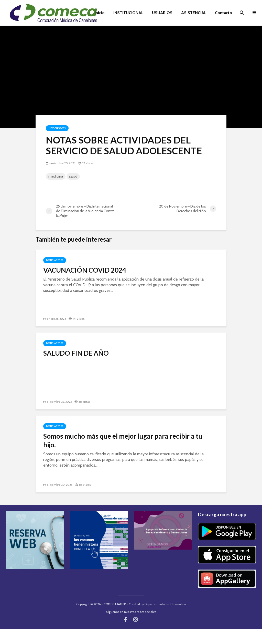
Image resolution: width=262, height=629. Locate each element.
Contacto (223, 12)
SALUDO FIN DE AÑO (76, 353)
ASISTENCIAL (193, 12)
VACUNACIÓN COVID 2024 (84, 270)
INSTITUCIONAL (128, 12)
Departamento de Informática (165, 604)
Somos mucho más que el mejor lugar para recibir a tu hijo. (122, 440)
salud (73, 176)
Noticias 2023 (57, 128)
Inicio (100, 12)
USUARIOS (162, 12)
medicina (55, 176)
